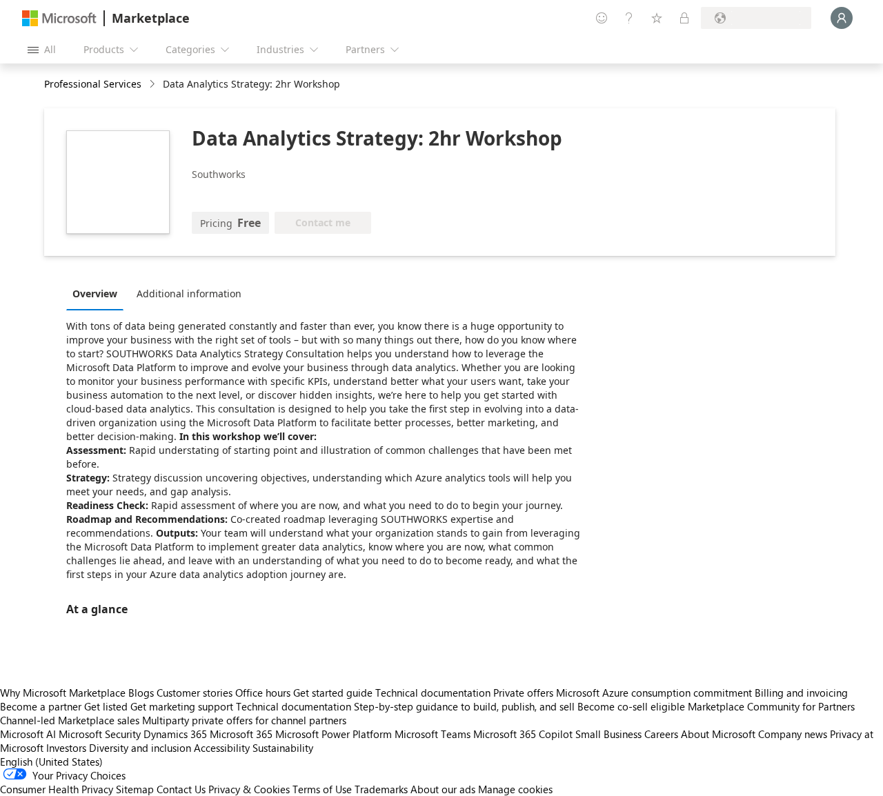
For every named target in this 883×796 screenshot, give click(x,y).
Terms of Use (322, 789)
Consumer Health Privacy (56, 789)
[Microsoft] (59, 18)
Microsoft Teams (432, 734)
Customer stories (194, 692)
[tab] (98, 293)
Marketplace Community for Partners (771, 706)
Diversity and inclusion (140, 748)
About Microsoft (718, 734)
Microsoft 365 (241, 734)
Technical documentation (432, 692)
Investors (66, 748)
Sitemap (135, 789)
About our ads (442, 789)
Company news (792, 734)
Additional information (189, 293)
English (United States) (51, 761)
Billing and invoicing (801, 692)
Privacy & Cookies (249, 789)
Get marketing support (181, 706)
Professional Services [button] (92, 83)
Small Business (608, 734)
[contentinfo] (153, 84)
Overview (94, 293)
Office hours (262, 692)
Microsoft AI (28, 734)
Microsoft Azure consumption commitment (655, 692)
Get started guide (333, 692)
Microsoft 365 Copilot (523, 734)
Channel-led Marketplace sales (69, 720)
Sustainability (282, 748)
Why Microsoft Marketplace (63, 692)
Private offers (523, 692)
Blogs (141, 692)
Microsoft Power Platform (333, 734)
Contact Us (181, 789)
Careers (661, 734)
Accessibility (222, 748)
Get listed (106, 706)
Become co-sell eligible (631, 706)
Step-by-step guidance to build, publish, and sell (464, 706)
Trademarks (381, 789)
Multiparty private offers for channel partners (244, 720)
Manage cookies (515, 789)
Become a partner (40, 706)
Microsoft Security (100, 734)
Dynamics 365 (175, 734)
